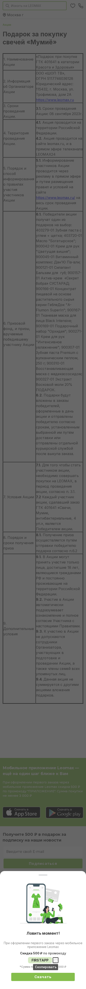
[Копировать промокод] (55, 960)
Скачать (43, 977)
